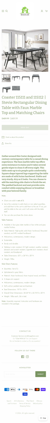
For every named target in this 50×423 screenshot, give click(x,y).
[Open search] (6, 11)
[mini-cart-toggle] (46, 11)
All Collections (19, 401)
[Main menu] (3, 11)
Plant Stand (30, 401)
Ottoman (39, 401)
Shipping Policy (25, 406)
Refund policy (37, 403)
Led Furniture (12, 403)
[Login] (42, 11)
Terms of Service (24, 403)
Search (9, 401)
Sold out (25, 127)
